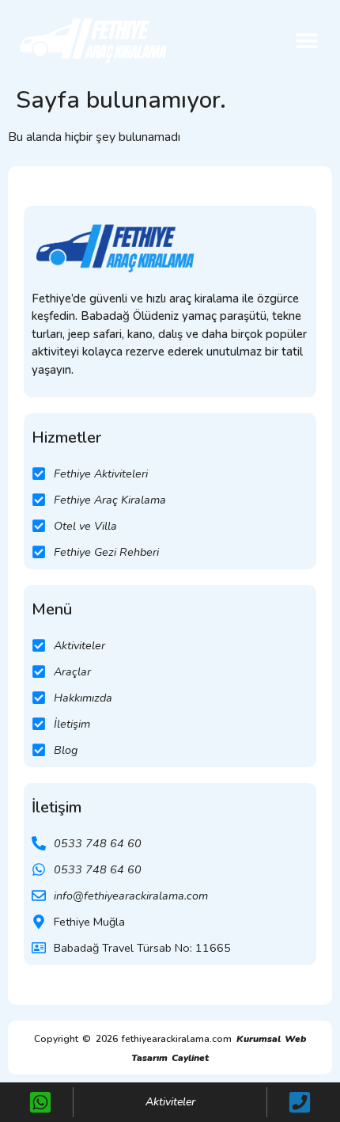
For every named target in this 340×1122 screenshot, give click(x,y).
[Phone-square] (300, 1102)
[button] (306, 40)
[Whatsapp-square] (40, 1102)
